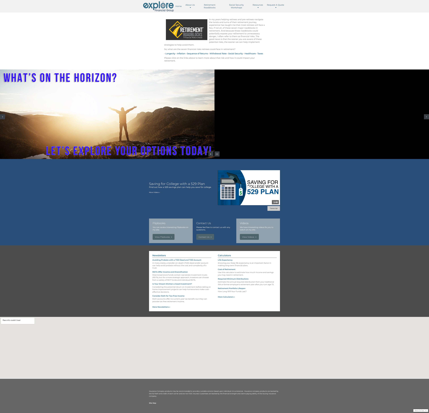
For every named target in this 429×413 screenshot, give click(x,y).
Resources (258, 5)
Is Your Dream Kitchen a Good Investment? (172, 284)
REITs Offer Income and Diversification (170, 272)
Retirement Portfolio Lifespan (231, 288)
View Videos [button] (248, 237)
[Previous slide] (2, 116)
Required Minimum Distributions (233, 279)
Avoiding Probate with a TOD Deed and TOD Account (176, 260)
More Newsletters (161, 307)
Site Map (152, 403)
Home (178, 6)
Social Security (235, 53)
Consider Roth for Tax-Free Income (168, 296)
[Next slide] (426, 116)
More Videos (154, 192)
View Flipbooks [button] (162, 237)
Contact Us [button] (204, 237)
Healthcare (250, 53)
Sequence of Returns (197, 53)
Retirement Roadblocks (210, 6)
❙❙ (217, 154)
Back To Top (419, 410)
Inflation (181, 53)
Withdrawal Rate (218, 53)
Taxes (260, 53)
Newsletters (159, 255)
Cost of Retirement (226, 269)
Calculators (224, 255)
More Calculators (226, 297)
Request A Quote (275, 5)
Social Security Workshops (236, 6)
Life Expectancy (225, 260)
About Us (190, 5)
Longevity (170, 53)
